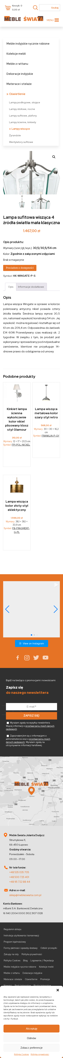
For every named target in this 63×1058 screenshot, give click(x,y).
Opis (10, 286)
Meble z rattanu (17, 64)
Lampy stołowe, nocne (22, 109)
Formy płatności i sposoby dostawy (21, 948)
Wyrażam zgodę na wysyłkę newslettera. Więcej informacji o (30, 726)
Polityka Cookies (21, 1054)
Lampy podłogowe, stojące (24, 102)
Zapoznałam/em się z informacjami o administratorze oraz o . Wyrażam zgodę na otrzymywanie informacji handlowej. (28, 740)
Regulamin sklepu (12, 929)
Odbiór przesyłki (48, 948)
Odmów (31, 1038)
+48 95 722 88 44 (19, 881)
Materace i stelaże (19, 84)
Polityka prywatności (40, 1054)
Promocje (45, 979)
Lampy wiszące (21, 128)
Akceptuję (31, 1028)
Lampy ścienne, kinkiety (22, 122)
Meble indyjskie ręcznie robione (28, 43)
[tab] (10, 287)
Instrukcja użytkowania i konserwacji (21, 935)
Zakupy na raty (11, 954)
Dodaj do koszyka (17, 457)
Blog (25, 960)
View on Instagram (33, 643)
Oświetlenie (17, 94)
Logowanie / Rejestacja (42, 960)
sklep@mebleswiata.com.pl (25, 895)
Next (56, 172)
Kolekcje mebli (16, 54)
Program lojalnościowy (15, 941)
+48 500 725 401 (19, 877)
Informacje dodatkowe (31, 286)
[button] (57, 990)
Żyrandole (15, 135)
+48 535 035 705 (19, 872)
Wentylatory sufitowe (21, 142)
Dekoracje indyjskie (19, 74)
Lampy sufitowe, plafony (23, 115)
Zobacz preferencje (31, 1047)
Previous (6, 172)
